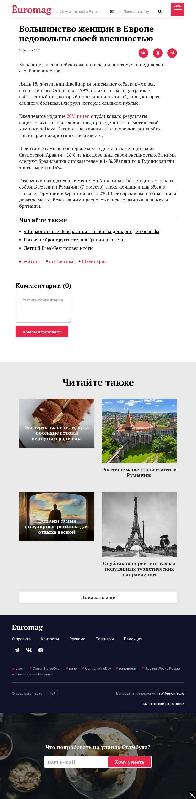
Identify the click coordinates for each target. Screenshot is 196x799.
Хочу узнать (130, 762)
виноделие (126, 668)
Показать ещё (98, 597)
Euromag (32, 9)
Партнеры (105, 638)
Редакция (133, 638)
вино (71, 668)
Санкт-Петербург (45, 668)
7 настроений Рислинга (32, 674)
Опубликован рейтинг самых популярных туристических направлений (139, 568)
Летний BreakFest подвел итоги (58, 248)
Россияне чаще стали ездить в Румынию (139, 472)
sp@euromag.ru (171, 693)
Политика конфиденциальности (162, 704)
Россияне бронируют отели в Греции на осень (74, 240)
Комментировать (41, 332)
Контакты (50, 638)
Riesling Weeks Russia (161, 668)
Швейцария (92, 261)
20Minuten (78, 116)
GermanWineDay (96, 668)
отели (18, 668)
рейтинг (30, 261)
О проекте (21, 638)
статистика (59, 261)
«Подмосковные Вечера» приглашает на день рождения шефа (91, 231)
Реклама (77, 638)
